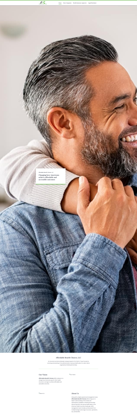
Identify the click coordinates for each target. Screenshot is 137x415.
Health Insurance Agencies (79, 3)
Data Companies (67, 3)
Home (60, 3)
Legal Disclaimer (92, 3)
